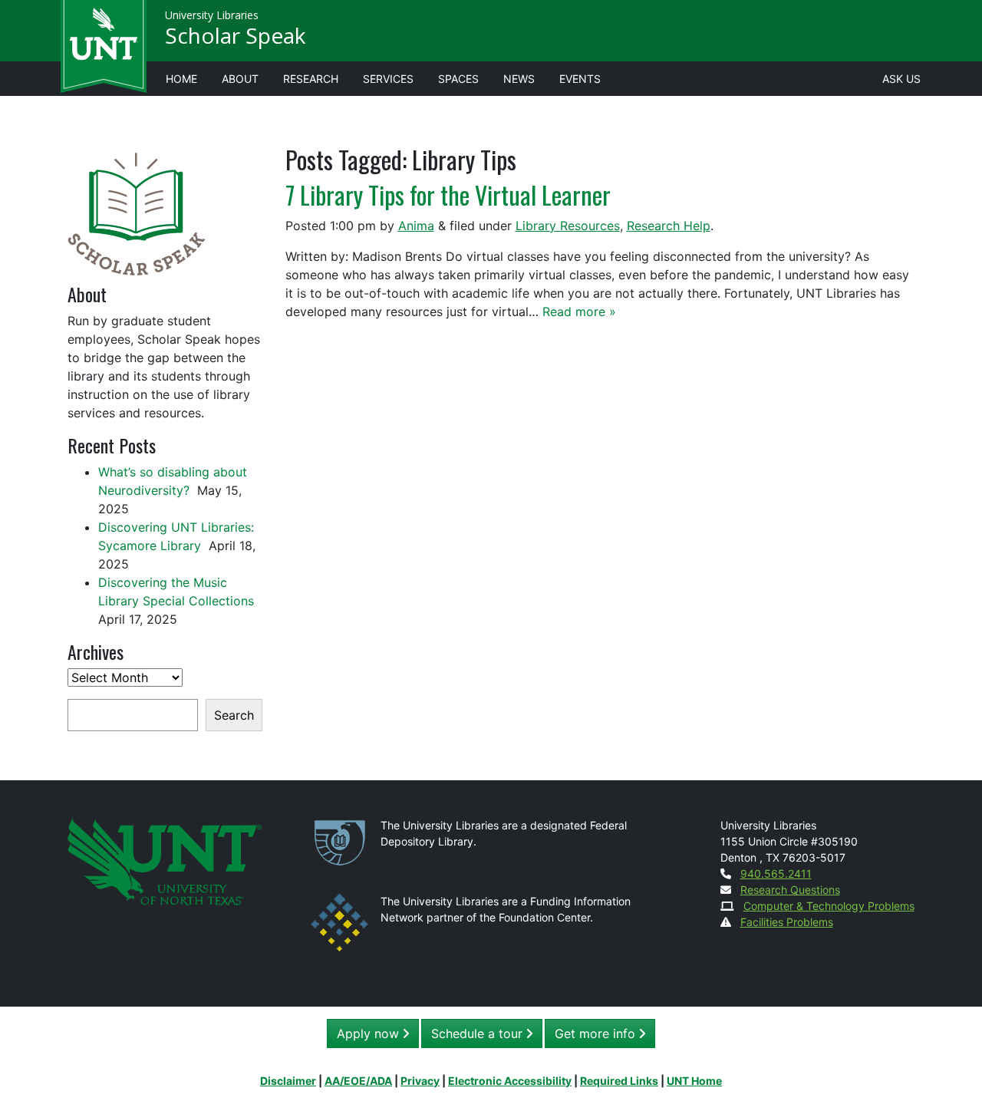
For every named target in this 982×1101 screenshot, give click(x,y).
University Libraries (212, 15)
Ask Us (901, 78)
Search (234, 715)
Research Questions (790, 889)
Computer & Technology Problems (828, 905)
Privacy (420, 1080)
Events (580, 78)
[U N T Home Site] (165, 860)
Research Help (668, 225)
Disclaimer (288, 1080)
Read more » (579, 311)
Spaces (458, 78)
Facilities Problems (786, 921)
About (240, 78)
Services (388, 78)
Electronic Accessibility (510, 1080)
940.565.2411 (776, 873)
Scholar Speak (235, 35)
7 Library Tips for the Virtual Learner (448, 194)
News (519, 78)
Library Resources (568, 225)
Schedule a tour (478, 1033)
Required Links (619, 1080)
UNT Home (694, 1080)
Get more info (597, 1033)
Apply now (370, 1033)
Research (310, 78)
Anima (416, 225)
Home (181, 78)
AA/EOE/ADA (358, 1080)
